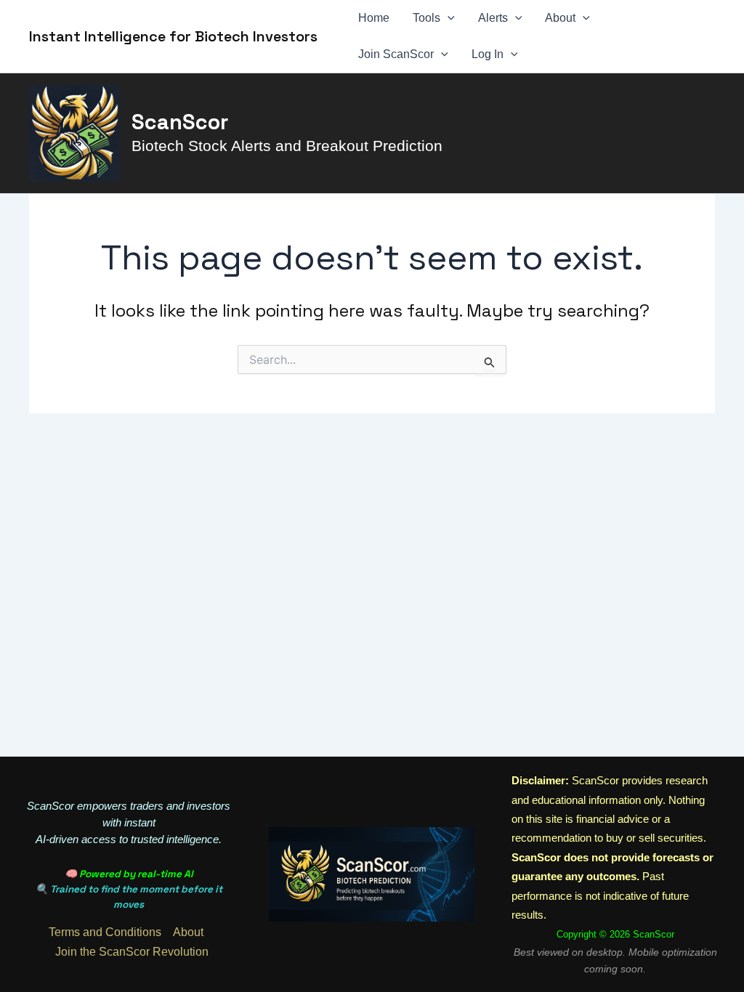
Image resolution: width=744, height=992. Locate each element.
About (560, 18)
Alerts (493, 18)
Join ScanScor (396, 54)
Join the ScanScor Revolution (132, 952)
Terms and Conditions (105, 932)
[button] (447, 18)
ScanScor (180, 122)
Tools (426, 18)
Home (373, 18)
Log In (488, 54)
